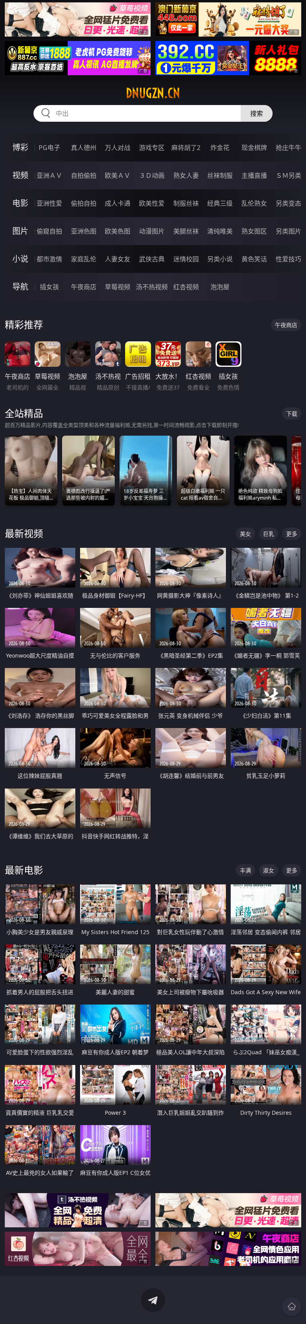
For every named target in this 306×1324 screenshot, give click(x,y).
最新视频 (24, 533)
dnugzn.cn (153, 93)
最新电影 (24, 869)
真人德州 (83, 147)
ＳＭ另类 (288, 175)
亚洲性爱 (49, 203)
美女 (245, 533)
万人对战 (117, 147)
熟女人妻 (186, 175)
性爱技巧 (288, 259)
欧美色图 (117, 231)
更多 (291, 533)
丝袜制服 (220, 175)
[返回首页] (291, 1306)
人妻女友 (117, 259)
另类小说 (220, 259)
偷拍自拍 (83, 203)
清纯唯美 (220, 231)
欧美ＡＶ (117, 175)
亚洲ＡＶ (49, 175)
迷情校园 (186, 259)
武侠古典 (152, 259)
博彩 (20, 147)
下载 (291, 413)
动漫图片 (152, 231)
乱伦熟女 (254, 203)
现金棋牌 (254, 147)
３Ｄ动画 (152, 175)
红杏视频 (186, 286)
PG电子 (49, 147)
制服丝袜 (186, 203)
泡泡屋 (220, 286)
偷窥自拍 (49, 231)
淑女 (268, 870)
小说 (20, 258)
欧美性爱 (152, 203)
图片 (20, 231)
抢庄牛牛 (288, 147)
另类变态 (288, 203)
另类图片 (288, 231)
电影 (20, 203)
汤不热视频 (152, 286)
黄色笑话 (254, 259)
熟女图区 (254, 231)
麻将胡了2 (185, 147)
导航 (20, 286)
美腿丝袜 (186, 231)
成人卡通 (117, 203)
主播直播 (254, 175)
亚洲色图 (83, 231)
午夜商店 (83, 286)
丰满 (245, 870)
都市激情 (49, 259)
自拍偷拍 (83, 175)
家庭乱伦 (83, 259)
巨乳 (268, 533)
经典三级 (220, 203)
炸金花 (220, 147)
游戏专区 (152, 147)
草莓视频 (117, 286)
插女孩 (49, 286)
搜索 (256, 113)
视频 (20, 175)
